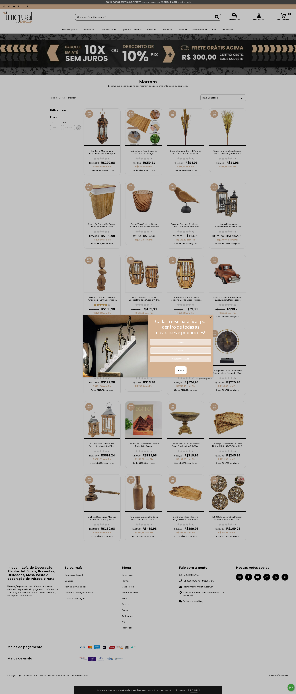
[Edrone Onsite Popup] (148, 347)
